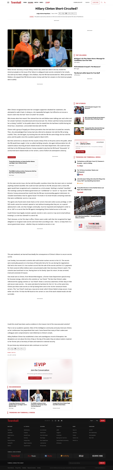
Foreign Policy (27, 440)
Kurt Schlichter (43, 430)
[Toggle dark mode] (105, 2)
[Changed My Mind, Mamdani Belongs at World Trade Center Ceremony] (79, 131)
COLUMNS (30, 2)
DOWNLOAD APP (78, 2)
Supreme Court (27, 445)
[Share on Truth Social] (63, 13)
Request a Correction (32, 468)
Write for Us (75, 440)
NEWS (25, 2)
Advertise (75, 432)
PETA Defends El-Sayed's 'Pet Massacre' (87, 67)
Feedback (24, 468)
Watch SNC (91, 438)
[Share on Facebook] (66, 13)
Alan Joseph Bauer (44, 440)
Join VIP (102, 420)
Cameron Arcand (56, 408)
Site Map (39, 468)
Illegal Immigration (28, 443)
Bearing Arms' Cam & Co (61, 438)
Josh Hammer (43, 443)
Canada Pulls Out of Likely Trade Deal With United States (61, 404)
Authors (9, 445)
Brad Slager (42, 438)
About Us (74, 430)
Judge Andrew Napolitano (43, 13)
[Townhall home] (13, 421)
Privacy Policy (18, 468)
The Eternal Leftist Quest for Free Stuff (87, 73)
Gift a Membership (93, 432)
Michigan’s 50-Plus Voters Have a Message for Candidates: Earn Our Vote (89, 60)
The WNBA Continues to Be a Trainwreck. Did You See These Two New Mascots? (39, 404)
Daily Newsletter (92, 435)
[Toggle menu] (8, 2)
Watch (9, 438)
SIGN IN (87, 2)
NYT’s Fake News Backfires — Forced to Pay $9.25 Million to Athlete (88, 217)
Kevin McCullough (44, 435)
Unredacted (58, 435)
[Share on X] (60, 13)
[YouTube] (61, 420)
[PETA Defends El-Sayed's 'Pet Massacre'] (79, 110)
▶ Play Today (80, 152)
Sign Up (102, 463)
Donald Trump (27, 435)
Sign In (91, 420)
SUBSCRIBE (95, 2)
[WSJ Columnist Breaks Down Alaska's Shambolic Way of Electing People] (79, 120)
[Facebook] (58, 420)
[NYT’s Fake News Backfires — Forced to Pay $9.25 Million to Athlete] (89, 205)
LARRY (57, 430)
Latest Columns (11, 435)
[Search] (101, 2)
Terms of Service (11, 468)
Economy (26, 438)
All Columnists (43, 445)
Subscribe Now (47, 378)
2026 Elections (27, 430)
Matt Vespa (11, 408)
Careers (74, 435)
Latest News (10, 432)
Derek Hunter (43, 432)
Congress (26, 432)
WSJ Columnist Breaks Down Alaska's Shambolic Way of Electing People (95, 118)
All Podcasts (58, 443)
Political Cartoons (11, 440)
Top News (10, 430)
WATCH (36, 2)
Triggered (58, 432)
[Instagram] (55, 420)
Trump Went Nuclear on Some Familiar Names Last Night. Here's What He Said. (18, 404)
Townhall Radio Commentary (62, 440)
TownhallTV (10, 443)
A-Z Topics (26, 426)
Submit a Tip (75, 438)
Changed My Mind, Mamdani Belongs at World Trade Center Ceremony (94, 128)
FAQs (97, 420)
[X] (52, 420)
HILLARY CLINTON (12, 355)
